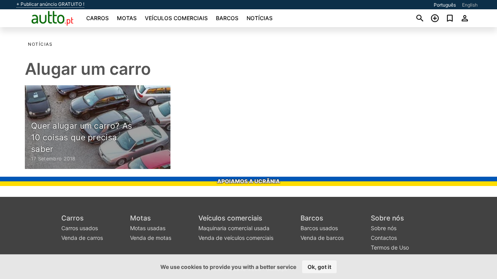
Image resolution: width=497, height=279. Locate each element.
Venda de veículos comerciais (235, 237)
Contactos (384, 237)
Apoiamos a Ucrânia (248, 181)
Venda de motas (150, 237)
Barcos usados (319, 228)
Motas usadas (147, 228)
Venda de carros (82, 237)
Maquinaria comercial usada (233, 228)
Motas (127, 18)
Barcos (227, 18)
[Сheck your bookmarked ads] (449, 18)
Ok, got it (319, 267)
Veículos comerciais (176, 18)
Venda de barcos (322, 237)
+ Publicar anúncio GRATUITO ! (50, 4)
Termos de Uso (390, 247)
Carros (97, 18)
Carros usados (79, 228)
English (470, 5)
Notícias (260, 18)
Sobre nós (387, 218)
